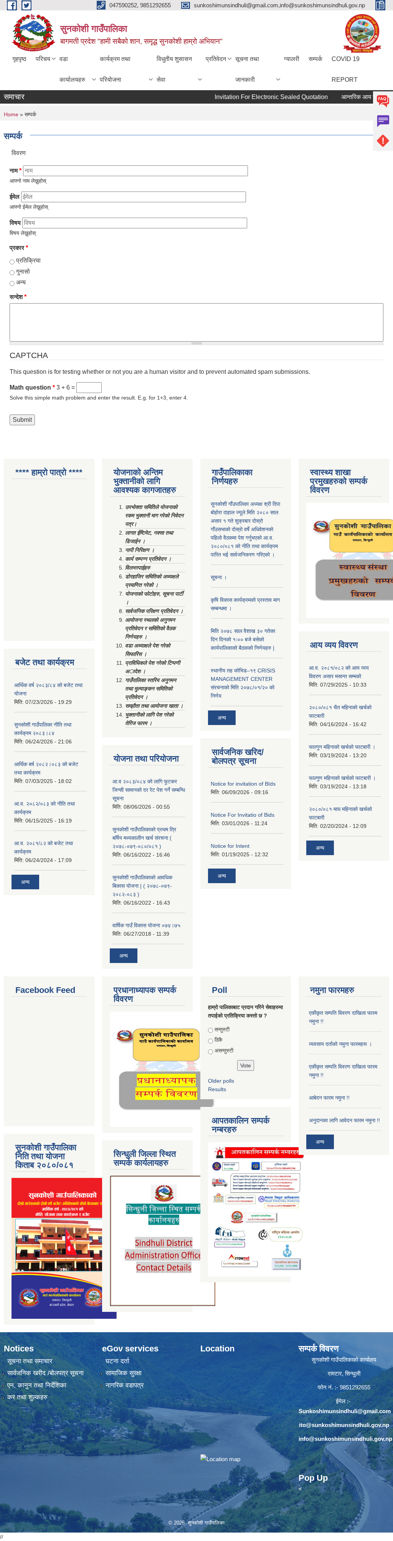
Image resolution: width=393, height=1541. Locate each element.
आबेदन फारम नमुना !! (329, 1098)
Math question (32, 387)
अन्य (21, 282)
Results (217, 1089)
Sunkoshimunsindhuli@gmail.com (345, 1411)
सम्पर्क (315, 59)
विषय (15, 223)
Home (11, 114)
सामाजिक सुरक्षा (124, 1373)
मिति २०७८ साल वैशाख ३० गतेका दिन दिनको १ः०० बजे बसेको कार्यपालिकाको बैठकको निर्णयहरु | (243, 639)
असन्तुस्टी (224, 1050)
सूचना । (219, 577)
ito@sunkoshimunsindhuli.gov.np (344, 1425)
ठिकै (218, 1040)
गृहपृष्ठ (19, 59)
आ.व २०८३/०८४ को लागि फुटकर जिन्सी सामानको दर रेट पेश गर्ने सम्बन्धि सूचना (148, 789)
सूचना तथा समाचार (29, 1361)
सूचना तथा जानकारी (247, 69)
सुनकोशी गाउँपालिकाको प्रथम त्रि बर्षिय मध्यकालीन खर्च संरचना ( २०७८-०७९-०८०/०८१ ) (144, 837)
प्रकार (19, 247)
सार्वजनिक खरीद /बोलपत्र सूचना (45, 1373)
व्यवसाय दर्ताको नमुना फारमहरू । (340, 1044)
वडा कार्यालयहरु (72, 69)
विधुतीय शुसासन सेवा (174, 69)
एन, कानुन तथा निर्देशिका (36, 1385)
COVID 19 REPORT (346, 69)
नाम (15, 170)
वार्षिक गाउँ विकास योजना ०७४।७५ (146, 925)
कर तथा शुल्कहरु (27, 1397)
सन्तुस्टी (222, 1029)
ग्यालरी (291, 59)
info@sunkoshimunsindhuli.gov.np (345, 1438)
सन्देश (18, 297)
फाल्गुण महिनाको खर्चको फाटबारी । (342, 778)
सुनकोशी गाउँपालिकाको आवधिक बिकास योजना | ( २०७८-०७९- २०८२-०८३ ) (142, 885)
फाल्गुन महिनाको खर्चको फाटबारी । (342, 747)
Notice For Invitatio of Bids (242, 815)
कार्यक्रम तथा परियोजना (115, 69)
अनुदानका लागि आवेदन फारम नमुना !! (344, 1120)
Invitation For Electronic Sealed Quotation (252, 97)
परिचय (43, 59)
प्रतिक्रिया (28, 260)
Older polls (221, 1081)
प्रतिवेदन (216, 59)
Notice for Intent (230, 846)
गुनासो (23, 271)
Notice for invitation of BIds (243, 784)
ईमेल (15, 196)
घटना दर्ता (117, 1361)
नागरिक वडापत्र (125, 1385)
